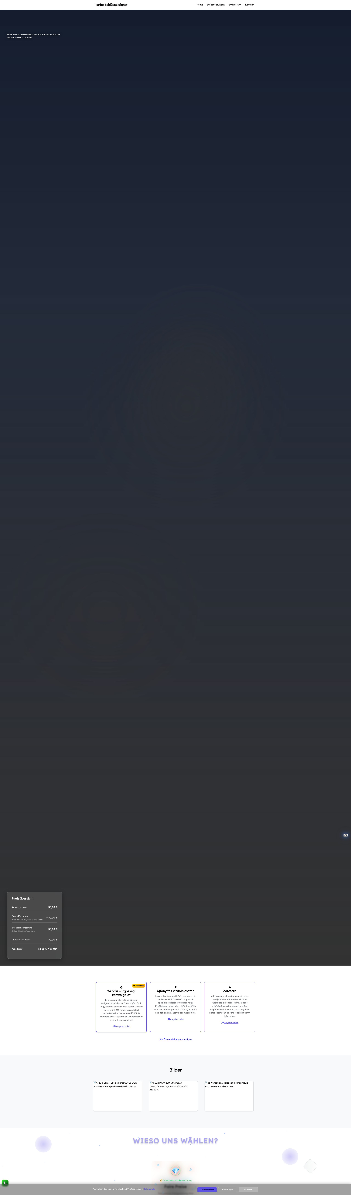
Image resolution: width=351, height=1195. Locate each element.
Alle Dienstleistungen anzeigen (175, 1039)
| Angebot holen (97, 1026)
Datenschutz (149, 1188)
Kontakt (272, 4)
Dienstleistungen (239, 4)
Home (223, 4)
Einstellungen (227, 1189)
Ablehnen (248, 1189)
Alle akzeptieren (207, 1189)
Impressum (258, 4)
